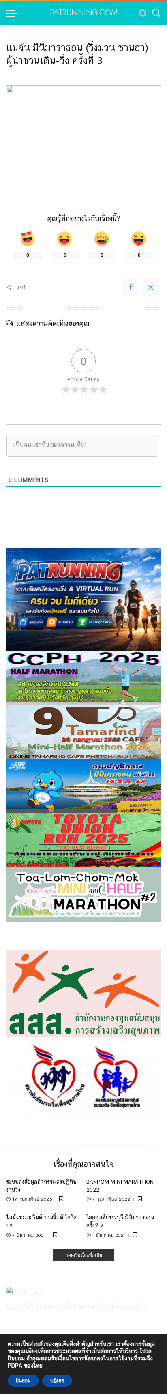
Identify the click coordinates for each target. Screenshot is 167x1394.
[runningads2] (83, 1076)
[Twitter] (151, 287)
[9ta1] (83, 731)
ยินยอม (23, 1380)
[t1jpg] (83, 840)
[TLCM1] (83, 894)
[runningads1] (83, 993)
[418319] (83, 598)
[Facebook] (130, 287)
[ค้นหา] (156, 13)
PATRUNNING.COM (84, 13)
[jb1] (83, 677)
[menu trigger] (13, 13)
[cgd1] (83, 786)
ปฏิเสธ (57, 1380)
